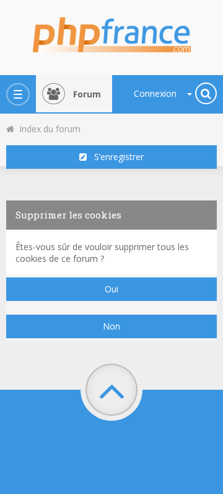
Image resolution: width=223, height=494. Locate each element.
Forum (87, 94)
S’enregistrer (115, 157)
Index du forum (47, 129)
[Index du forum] (111, 31)
